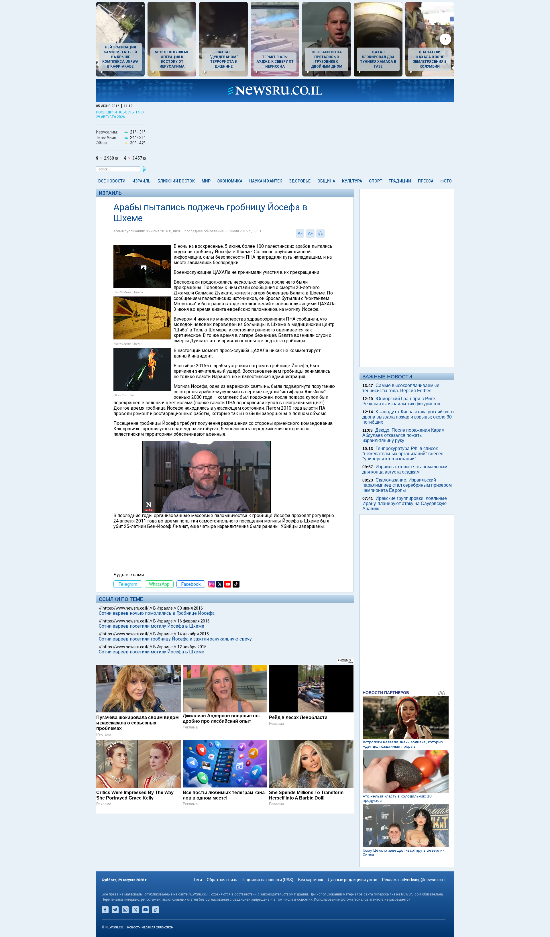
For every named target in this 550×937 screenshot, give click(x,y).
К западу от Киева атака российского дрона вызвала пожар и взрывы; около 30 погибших (408, 417)
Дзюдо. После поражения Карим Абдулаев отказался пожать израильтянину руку (403, 435)
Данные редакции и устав (352, 879)
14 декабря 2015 (193, 634)
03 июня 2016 (190, 608)
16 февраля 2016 (193, 621)
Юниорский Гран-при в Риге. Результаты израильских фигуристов (401, 401)
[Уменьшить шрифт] (300, 233)
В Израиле (163, 608)
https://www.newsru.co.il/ (126, 608)
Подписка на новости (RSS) (267, 879)
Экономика (229, 181)
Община (326, 181)
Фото (446, 181)
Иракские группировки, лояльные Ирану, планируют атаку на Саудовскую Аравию (404, 503)
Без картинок (310, 879)
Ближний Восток (176, 181)
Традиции (400, 181)
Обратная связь (222, 879)
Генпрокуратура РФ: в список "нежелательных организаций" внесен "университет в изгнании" (402, 453)
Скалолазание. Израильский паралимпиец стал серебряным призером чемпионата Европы (407, 485)
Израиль (141, 181)
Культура (352, 181)
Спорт (375, 181)
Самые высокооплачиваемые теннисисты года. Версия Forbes (400, 388)
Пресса (425, 181)
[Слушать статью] (326, 233)
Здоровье (300, 181)
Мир (206, 181)
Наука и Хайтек (265, 181)
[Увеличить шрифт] (310, 233)
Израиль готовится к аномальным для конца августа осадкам (404, 469)
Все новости (111, 181)
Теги (197, 879)
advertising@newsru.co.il (422, 879)
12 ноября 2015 (192, 647)
